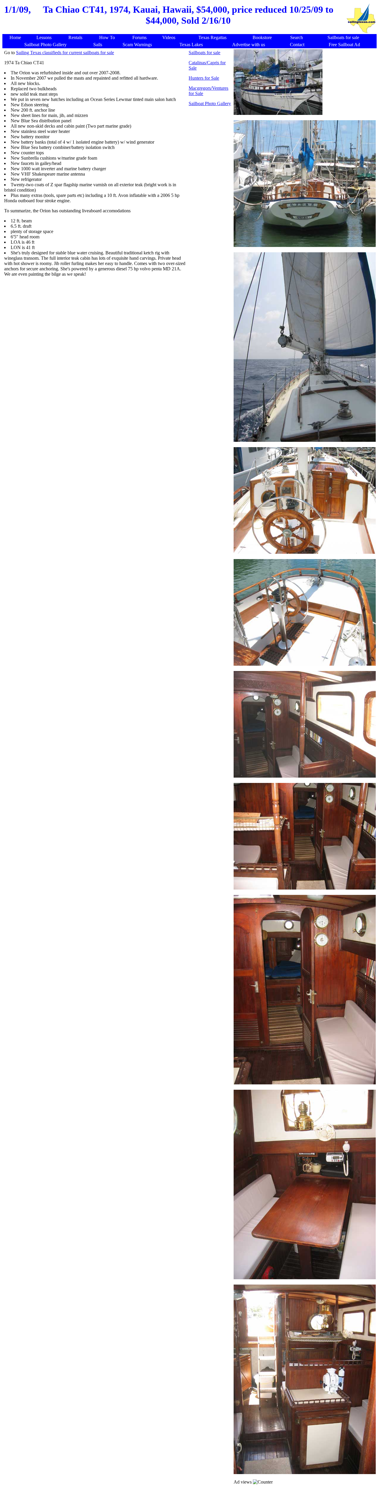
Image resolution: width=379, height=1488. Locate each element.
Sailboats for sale (204, 52)
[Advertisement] (117, 319)
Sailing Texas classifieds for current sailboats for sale (65, 52)
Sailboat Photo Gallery (210, 103)
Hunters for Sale (204, 78)
